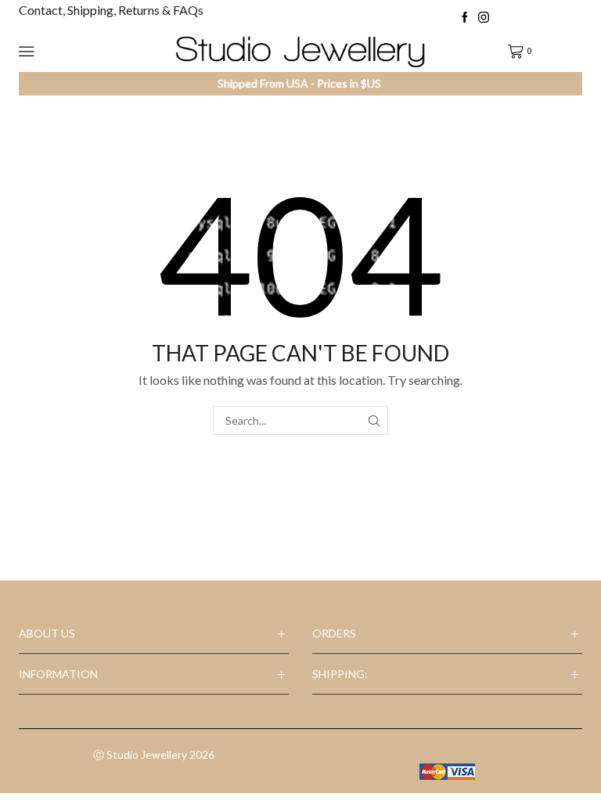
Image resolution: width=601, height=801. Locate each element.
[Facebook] (464, 18)
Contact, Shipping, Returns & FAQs (111, 9)
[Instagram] (483, 18)
